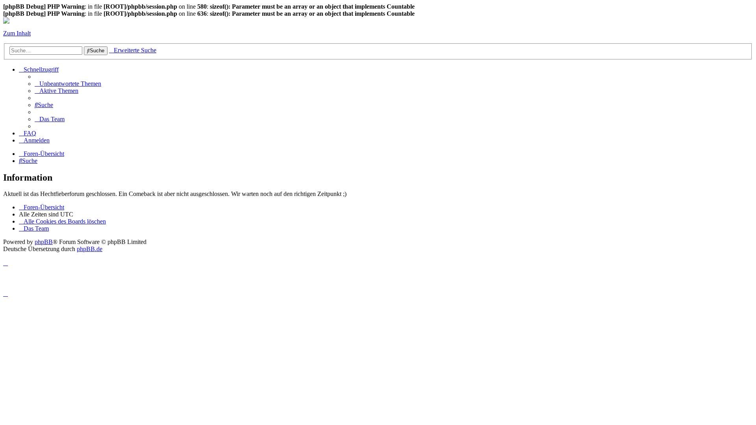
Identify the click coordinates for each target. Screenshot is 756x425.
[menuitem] (68, 83)
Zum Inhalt (17, 33)
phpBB (44, 241)
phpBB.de (89, 249)
